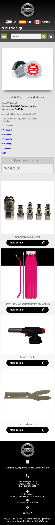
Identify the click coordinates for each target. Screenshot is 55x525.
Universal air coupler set (27, 236)
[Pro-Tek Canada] (37, 21)
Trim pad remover (27, 424)
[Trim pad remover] (27, 395)
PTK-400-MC (6, 143)
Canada (46, 21)
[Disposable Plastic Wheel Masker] (27, 49)
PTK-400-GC (6, 130)
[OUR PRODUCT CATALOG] (20, 28)
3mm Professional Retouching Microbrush (27, 304)
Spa (29, 21)
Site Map (26, 513)
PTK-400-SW (6, 139)
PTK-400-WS (6, 148)
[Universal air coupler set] (27, 207)
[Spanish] (22, 21)
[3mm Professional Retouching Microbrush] (27, 274)
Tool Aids (18, 109)
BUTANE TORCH (27, 357)
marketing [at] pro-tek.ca (27, 501)
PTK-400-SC (6, 134)
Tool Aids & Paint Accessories (23, 106)
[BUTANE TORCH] (27, 334)
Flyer (3, 152)
